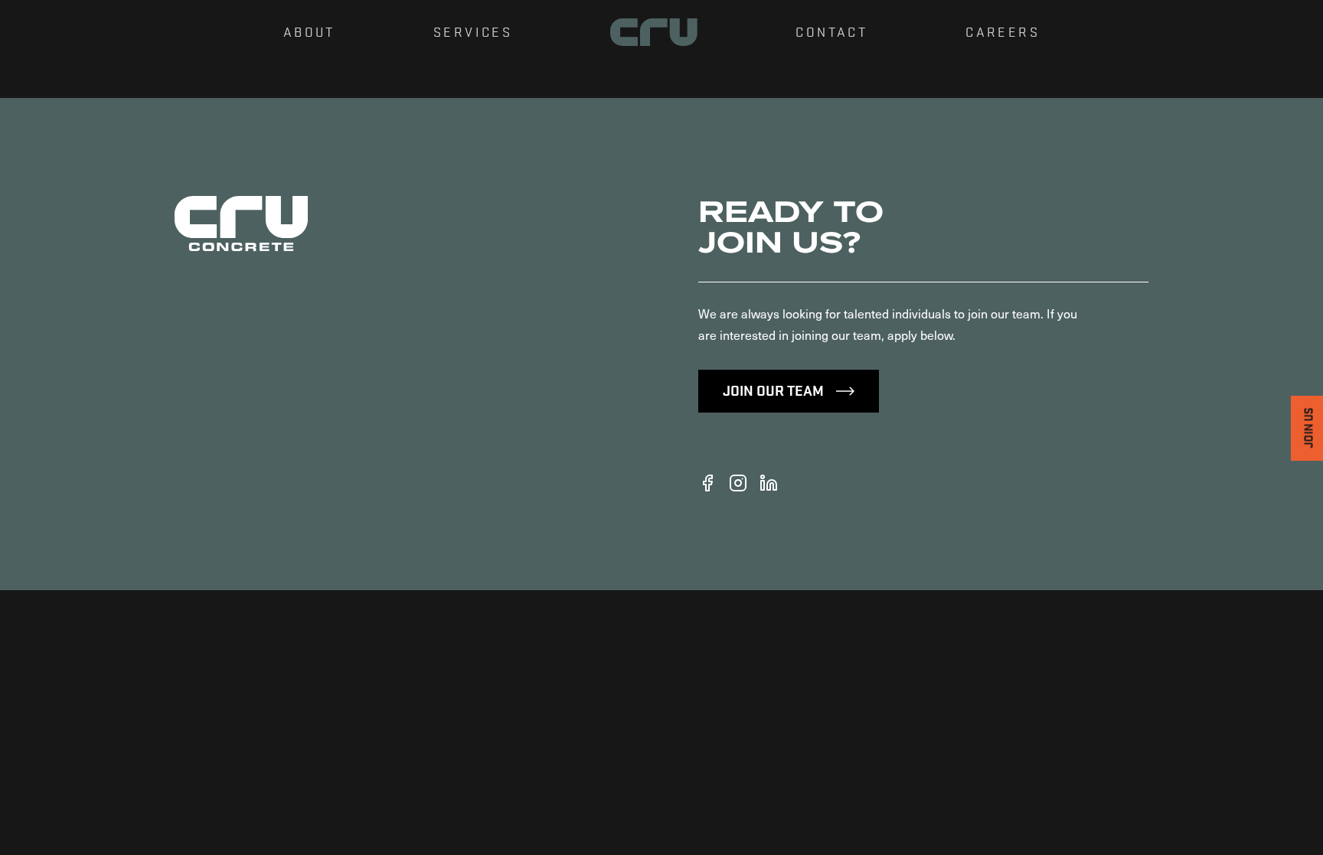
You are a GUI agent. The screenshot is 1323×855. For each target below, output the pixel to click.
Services (472, 31)
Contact (831, 31)
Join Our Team (773, 390)
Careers (1002, 31)
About (309, 31)
